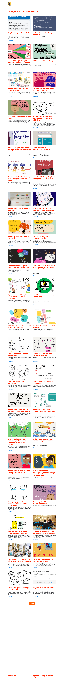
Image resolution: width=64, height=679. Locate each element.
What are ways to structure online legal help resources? (18, 532)
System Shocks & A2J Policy (43, 61)
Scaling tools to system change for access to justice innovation (44, 440)
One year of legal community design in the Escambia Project (44, 532)
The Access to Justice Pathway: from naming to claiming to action (19, 178)
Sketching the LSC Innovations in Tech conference (44, 502)
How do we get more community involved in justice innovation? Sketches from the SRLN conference (44, 473)
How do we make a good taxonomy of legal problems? (43, 209)
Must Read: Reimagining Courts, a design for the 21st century (44, 178)
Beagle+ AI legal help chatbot (18, 33)
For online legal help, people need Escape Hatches (43, 560)
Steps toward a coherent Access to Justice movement (19, 326)
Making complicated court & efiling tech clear (18, 89)
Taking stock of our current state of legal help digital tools (18, 266)
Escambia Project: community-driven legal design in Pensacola (19, 560)
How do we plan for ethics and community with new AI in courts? (19, 472)
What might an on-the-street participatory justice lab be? (18, 588)
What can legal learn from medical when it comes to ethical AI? (42, 118)
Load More (32, 603)
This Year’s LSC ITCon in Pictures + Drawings (41, 237)
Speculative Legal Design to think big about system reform (19, 61)
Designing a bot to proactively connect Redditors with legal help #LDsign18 (44, 267)
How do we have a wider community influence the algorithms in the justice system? (17, 441)
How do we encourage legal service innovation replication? (19, 410)
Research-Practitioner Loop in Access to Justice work (44, 89)
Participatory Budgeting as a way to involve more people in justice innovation (44, 411)
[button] (49, 4)
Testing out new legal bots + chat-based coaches (43, 354)
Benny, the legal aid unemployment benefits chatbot (41, 149)
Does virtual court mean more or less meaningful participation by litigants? (19, 149)
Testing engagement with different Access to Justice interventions (17, 503)
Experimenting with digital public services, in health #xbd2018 (17, 296)
